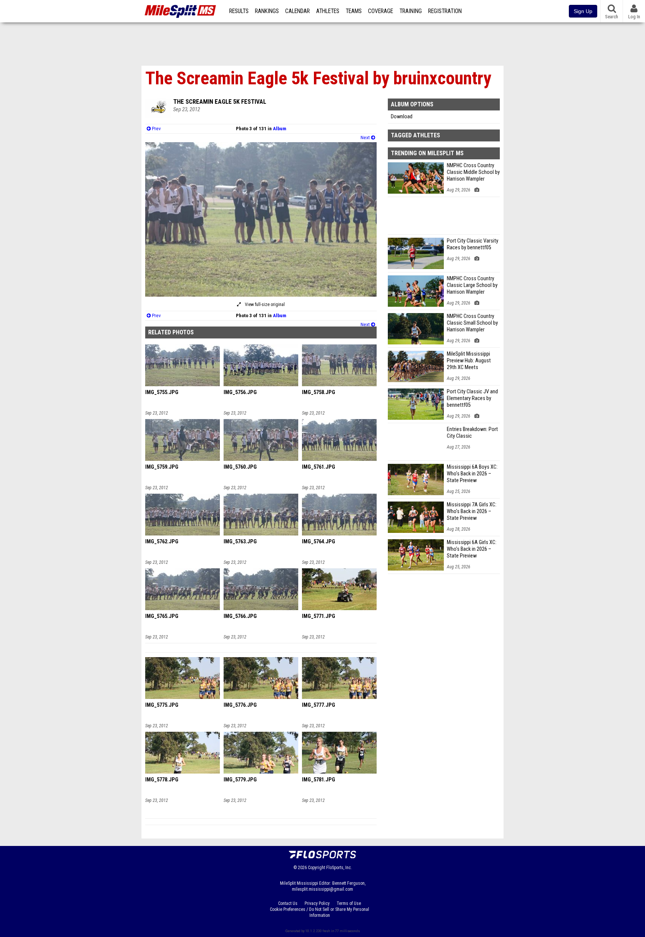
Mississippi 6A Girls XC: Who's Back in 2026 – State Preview (471, 549)
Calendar (297, 11)
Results (239, 11)
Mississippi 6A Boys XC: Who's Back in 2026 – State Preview (472, 474)
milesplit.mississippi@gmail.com (322, 889)
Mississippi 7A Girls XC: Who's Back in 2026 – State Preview (471, 511)
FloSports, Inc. (339, 867)
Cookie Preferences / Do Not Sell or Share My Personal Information (319, 912)
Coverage (380, 11)
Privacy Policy (317, 903)
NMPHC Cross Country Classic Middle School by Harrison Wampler (473, 172)
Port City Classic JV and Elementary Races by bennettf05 (472, 398)
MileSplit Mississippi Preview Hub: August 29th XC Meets (469, 361)
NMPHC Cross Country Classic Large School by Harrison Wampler (472, 285)
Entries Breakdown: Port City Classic (472, 432)
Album (279, 128)
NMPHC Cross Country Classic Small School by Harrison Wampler (472, 323)
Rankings (267, 11)
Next (366, 137)
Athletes (327, 11)
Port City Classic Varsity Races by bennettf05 (472, 244)
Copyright (316, 867)
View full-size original (264, 304)
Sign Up (583, 11)
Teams (354, 11)
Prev (156, 128)
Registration (445, 11)
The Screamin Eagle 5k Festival (219, 101)
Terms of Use (349, 903)
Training (410, 11)
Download (401, 116)
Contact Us (287, 903)
